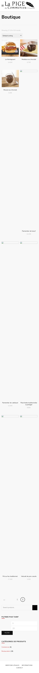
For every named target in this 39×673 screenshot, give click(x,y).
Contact (19, 668)
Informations (27, 665)
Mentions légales (12, 665)
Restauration (6, 651)
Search (34, 607)
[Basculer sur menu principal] (3, 5)
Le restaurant (10, 48)
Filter (7, 633)
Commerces (5, 647)
